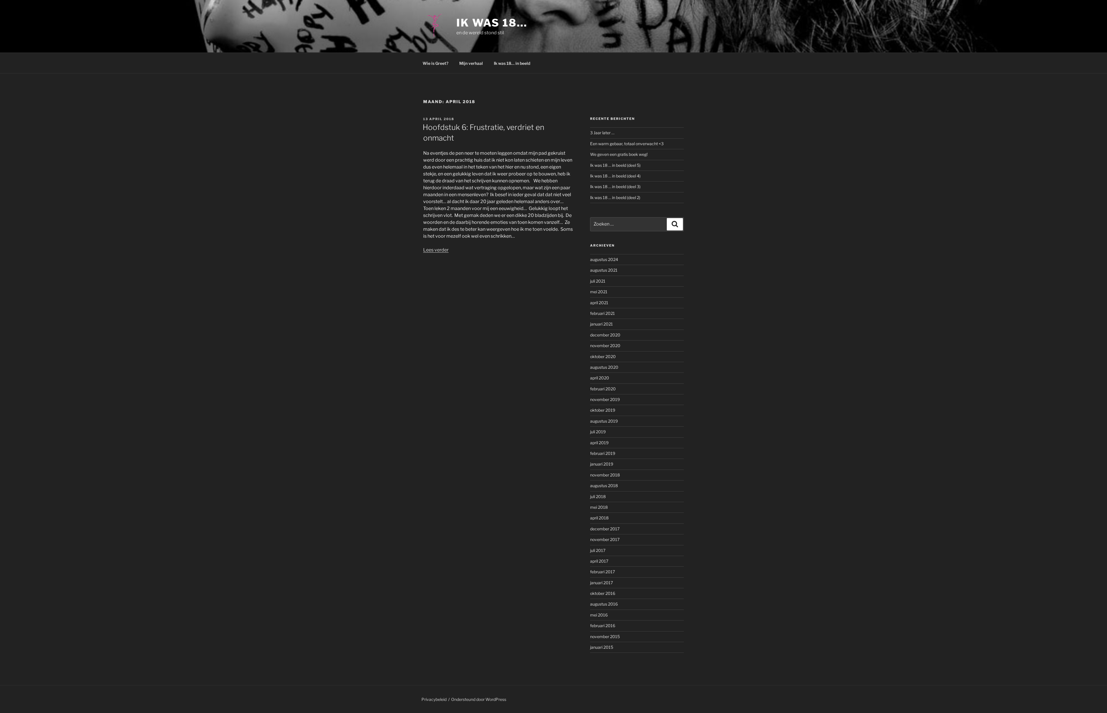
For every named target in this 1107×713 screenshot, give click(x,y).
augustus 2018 (604, 485)
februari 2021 (602, 313)
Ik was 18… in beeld (512, 63)
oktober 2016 (602, 593)
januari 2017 (601, 582)
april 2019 (599, 442)
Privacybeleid (434, 699)
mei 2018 (599, 507)
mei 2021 (598, 291)
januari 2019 (601, 464)
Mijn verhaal (471, 63)
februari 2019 (602, 453)
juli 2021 (597, 281)
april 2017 (599, 561)
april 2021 (599, 302)
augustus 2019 (604, 421)
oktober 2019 (602, 410)
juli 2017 (597, 550)
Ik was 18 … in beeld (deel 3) (615, 186)
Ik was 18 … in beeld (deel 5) (615, 165)
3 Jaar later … (602, 132)
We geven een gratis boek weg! (618, 154)
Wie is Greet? (435, 63)
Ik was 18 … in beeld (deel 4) (615, 175)
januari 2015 (601, 647)
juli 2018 (598, 496)
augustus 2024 (604, 259)
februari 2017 (602, 571)
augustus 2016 (604, 604)
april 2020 (599, 377)
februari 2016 (602, 625)
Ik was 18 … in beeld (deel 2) (615, 197)
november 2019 (605, 399)
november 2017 (605, 539)
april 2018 (599, 517)
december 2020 (605, 334)
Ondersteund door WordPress (478, 699)
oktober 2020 (603, 356)
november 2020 (605, 345)
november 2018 (605, 474)
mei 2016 (599, 614)
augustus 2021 (603, 270)
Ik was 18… (492, 22)
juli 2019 (598, 431)
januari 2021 (601, 323)
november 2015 (605, 636)
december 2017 (605, 528)
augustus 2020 (604, 367)
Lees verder (436, 250)
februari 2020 (603, 388)
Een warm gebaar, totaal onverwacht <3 (627, 143)
